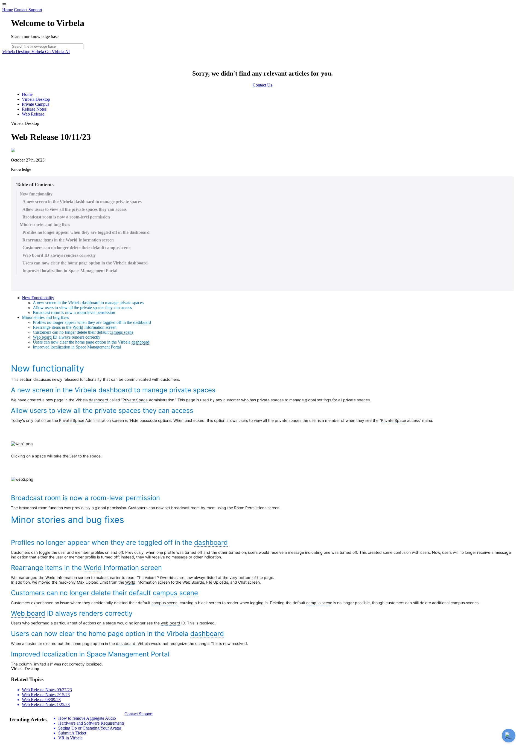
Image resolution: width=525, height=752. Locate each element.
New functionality (36, 194)
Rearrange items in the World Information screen (68, 240)
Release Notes (34, 109)
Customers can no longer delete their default (83, 332)
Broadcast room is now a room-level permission (66, 217)
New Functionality (38, 297)
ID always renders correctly (66, 337)
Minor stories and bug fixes (45, 224)
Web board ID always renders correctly (59, 255)
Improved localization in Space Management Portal (69, 270)
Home (7, 9)
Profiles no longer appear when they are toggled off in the (92, 322)
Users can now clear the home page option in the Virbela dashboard (85, 263)
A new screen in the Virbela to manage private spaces (88, 302)
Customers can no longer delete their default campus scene (76, 247)
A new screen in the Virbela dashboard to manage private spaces (82, 201)
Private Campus (35, 104)
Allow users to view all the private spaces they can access (74, 209)
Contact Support (28, 9)
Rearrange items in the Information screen (74, 327)
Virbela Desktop (16, 51)
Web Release (33, 114)
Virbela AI (61, 51)
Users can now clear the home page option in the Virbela (91, 342)
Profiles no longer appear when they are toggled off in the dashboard (86, 232)
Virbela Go (41, 51)
